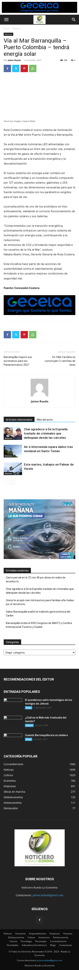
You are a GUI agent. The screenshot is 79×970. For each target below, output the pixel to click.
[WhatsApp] (32, 68)
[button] (6, 20)
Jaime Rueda (14, 60)
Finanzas (67, 933)
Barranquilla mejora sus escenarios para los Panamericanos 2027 (18, 360)
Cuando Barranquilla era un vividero (46, 735)
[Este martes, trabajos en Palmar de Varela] (13, 468)
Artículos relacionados (19, 419)
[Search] (74, 20)
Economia (20, 933)
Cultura (29, 725)
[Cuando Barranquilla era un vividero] (13, 739)
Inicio (6, 28)
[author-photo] (39, 396)
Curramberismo (58, 941)
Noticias (16, 28)
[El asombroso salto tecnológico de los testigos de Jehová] (13, 704)
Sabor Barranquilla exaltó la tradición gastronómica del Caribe (38, 613)
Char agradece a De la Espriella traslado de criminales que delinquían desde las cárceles (46, 433)
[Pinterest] (24, 68)
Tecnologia (26, 941)
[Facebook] (7, 68)
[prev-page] (6, 482)
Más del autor (45, 419)
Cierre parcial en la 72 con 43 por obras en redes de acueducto (35, 579)
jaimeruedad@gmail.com (48, 895)
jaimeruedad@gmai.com (49, 960)
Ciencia (13, 941)
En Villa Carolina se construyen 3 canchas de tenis (60, 360)
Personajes (41, 941)
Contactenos (65, 945)
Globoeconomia (16, 937)
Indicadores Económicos (34, 945)
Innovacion (44, 937)
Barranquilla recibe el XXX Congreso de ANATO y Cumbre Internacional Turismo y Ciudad (39, 625)
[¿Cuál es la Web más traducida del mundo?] (13, 722)
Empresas (55, 933)
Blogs (28, 707)
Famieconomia (60, 937)
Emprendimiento (37, 933)
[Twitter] (15, 68)
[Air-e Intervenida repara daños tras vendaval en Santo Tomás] (13, 451)
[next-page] (12, 482)
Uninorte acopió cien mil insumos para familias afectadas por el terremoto (40, 602)
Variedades (12, 945)
